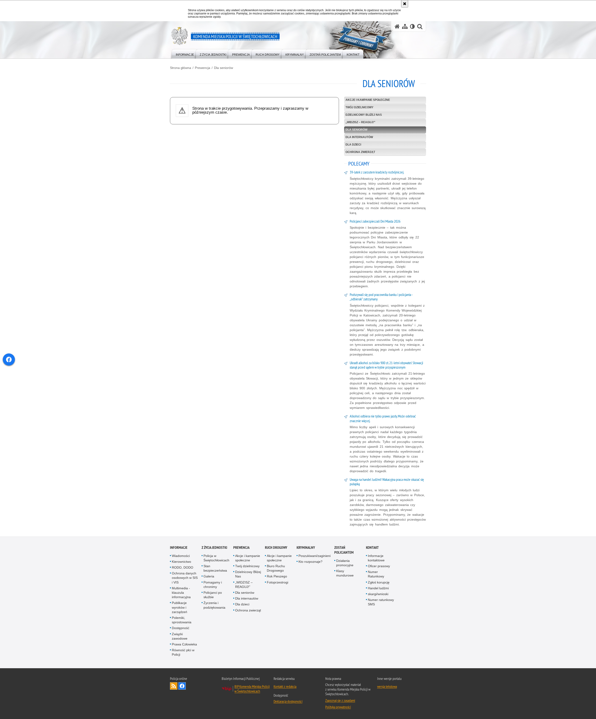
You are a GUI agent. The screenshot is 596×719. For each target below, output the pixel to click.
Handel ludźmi (378, 588)
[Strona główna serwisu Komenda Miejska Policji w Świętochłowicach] (397, 26)
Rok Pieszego (277, 576)
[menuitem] (185, 54)
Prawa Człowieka (184, 644)
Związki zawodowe (179, 636)
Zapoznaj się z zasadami (340, 700)
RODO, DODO (182, 567)
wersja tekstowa (387, 686)
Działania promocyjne (344, 563)
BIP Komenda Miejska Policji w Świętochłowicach (252, 688)
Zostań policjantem (344, 550)
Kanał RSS (173, 686)
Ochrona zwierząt (360, 152)
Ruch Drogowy (276, 547)
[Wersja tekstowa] (412, 26)
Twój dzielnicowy (359, 107)
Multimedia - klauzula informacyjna (181, 592)
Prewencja (202, 68)
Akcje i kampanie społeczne (367, 100)
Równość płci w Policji (183, 652)
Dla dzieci (353, 144)
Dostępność (180, 628)
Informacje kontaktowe (376, 558)
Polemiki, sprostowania (181, 620)
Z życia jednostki (214, 547)
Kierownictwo (181, 561)
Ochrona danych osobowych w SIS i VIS (185, 577)
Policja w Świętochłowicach (216, 558)
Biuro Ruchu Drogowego (276, 568)
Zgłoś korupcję (378, 582)
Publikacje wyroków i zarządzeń (179, 607)
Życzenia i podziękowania (214, 605)
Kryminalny (306, 547)
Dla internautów (359, 137)
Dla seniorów (223, 68)
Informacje (178, 547)
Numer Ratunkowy (376, 574)
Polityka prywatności (338, 707)
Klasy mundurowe (345, 573)
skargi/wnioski (378, 594)
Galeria (208, 576)
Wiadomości (181, 556)
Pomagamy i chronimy (212, 584)
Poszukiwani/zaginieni (314, 556)
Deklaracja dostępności (288, 701)
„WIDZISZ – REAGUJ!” (360, 122)
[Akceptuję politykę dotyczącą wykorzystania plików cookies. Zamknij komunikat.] (404, 3)
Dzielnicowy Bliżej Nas (363, 114)
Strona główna (180, 68)
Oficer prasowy (379, 566)
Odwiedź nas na (182, 686)
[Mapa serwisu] (405, 26)
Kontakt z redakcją (285, 686)
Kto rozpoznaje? (310, 561)
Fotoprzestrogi (277, 582)
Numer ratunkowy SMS (381, 602)
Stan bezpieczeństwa (215, 568)
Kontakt (372, 547)
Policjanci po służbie (212, 595)
